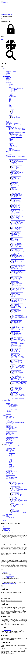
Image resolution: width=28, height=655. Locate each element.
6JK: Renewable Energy (16, 393)
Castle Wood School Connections (13, 445)
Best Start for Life (10, 80)
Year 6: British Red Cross (16, 246)
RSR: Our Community (16, 276)
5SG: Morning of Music (16, 333)
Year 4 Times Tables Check (17, 490)
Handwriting (14, 116)
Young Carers (14, 188)
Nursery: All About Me (16, 306)
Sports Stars (11, 149)
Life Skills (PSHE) (10, 432)
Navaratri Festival (15, 171)
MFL (10, 100)
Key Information (6, 76)
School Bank (9, 472)
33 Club (10, 457)
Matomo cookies (7, 630)
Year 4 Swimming (15, 492)
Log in (4, 520)
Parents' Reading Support (11, 431)
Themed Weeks (9, 442)
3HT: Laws (13, 284)
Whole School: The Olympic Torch (19, 316)
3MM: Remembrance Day (17, 237)
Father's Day (14, 254)
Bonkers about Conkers (16, 195)
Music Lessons (14, 506)
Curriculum (8, 82)
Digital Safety (14, 192)
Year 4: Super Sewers (16, 231)
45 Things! (13, 199)
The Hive (8, 399)
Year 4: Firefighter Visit (16, 375)
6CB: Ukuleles (14, 239)
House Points (9, 449)
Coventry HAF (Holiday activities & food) (15, 422)
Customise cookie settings (16, 600)
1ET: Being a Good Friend (17, 222)
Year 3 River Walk (15, 488)
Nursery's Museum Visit (16, 200)
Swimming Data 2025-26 (16, 134)
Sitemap (5, 572)
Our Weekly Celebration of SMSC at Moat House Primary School (18, 159)
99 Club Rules (12, 453)
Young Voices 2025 (15, 193)
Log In (2, 39)
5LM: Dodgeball (15, 282)
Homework (11, 95)
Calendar (8, 403)
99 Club (10, 465)
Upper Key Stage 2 (13, 497)
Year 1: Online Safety (16, 221)
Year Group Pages (10, 478)
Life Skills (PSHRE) (13, 96)
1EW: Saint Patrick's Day (16, 337)
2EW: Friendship (15, 240)
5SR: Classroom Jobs (16, 345)
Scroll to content (4, 2)
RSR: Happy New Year (16, 300)
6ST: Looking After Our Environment (16, 234)
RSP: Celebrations (15, 305)
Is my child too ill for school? (12, 123)
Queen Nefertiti (14, 183)
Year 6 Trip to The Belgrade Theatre (19, 500)
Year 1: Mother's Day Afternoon (18, 386)
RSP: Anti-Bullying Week (17, 283)
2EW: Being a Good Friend (17, 266)
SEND (7, 155)
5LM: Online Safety (15, 217)
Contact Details (9, 74)
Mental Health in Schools (11, 427)
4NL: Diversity (14, 238)
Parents (4, 415)
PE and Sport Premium (11, 127)
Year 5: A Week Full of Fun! (17, 251)
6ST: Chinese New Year (16, 277)
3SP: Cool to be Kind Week (17, 346)
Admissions (8, 77)
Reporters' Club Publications (12, 471)
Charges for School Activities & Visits (14, 420)
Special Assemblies (10, 438)
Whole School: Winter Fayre (17, 398)
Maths (10, 98)
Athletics (11, 140)
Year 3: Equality (14, 295)
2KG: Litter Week (15, 349)
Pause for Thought (10, 433)
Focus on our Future (10, 448)
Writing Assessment (15, 117)
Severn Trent (14, 189)
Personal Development (13, 102)
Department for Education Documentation (17, 89)
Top (2, 585)
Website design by (9, 583)
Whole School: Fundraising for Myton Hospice (18, 391)
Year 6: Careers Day (15, 212)
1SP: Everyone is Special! (17, 329)
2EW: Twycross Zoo (15, 215)
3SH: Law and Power (16, 218)
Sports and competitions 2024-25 (16, 150)
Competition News (13, 477)
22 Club (10, 456)
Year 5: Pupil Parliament (16, 244)
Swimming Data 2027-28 (16, 137)
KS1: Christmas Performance (17, 394)
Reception (13, 91)
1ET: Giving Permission (16, 285)
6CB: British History (15, 322)
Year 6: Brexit (14, 350)
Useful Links (9, 443)
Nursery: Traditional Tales (17, 272)
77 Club (10, 462)
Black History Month (16, 176)
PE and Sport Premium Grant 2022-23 (17, 132)
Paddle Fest (11, 145)
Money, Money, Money (16, 185)
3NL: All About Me (15, 290)
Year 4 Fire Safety (15, 178)
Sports (7, 476)
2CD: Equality (14, 273)
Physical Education (15, 484)
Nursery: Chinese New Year (17, 298)
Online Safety (14, 206)
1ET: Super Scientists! (16, 271)
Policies (7, 151)
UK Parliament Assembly (16, 194)
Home (4, 68)
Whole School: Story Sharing (17, 356)
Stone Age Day (14, 196)
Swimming (11, 133)
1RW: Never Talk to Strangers (17, 216)
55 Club (10, 460)
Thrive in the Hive (15, 167)
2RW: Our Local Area (16, 289)
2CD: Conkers (14, 249)
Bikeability (11, 143)
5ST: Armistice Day (15, 304)
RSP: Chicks (14, 267)
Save (12, 653)
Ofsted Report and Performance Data (14, 124)
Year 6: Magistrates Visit (16, 388)
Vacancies (8, 73)
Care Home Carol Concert (17, 172)
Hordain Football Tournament (15, 146)
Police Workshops (15, 511)
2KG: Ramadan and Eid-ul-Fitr (18, 325)
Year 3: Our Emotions (16, 274)
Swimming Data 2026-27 (16, 135)
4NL (12, 190)
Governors (8, 122)
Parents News (9, 429)
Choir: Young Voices (15, 228)
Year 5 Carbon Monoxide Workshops (19, 512)
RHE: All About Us (15, 331)
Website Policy (9, 577)
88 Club (10, 464)
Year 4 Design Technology (17, 483)
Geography (11, 93)
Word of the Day (12, 118)
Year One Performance (16, 198)
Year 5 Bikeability (15, 510)
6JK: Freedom (14, 332)
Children (5, 444)
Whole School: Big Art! (16, 379)
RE (9, 104)
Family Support (9, 423)
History (10, 94)
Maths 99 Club (9, 451)
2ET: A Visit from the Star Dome (18, 335)
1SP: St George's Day (16, 370)
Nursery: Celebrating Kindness (18, 226)
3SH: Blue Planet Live (16, 334)
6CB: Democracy (15, 361)
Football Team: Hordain (16, 255)
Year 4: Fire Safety (15, 232)
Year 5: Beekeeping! (15, 250)
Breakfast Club (9, 418)
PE (9, 101)
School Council (9, 473)
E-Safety (8, 447)
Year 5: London (14, 245)
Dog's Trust (13, 187)
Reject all (3, 600)
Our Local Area (14, 163)
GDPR (7, 121)
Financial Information (10, 120)
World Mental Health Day (17, 207)
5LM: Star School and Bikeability (18, 265)
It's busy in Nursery (15, 168)
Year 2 (12, 109)
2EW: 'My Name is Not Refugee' (18, 307)
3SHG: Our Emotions (16, 243)
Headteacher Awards (13, 405)
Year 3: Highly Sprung (16, 389)
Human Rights (14, 182)
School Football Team (10, 475)
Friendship (13, 162)
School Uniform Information (12, 437)
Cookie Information (10, 576)
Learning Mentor (9, 426)
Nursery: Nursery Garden (16, 253)
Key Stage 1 (11, 481)
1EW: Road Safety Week (16, 373)
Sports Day (11, 138)
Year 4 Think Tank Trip (16, 494)
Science (10, 106)
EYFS (10, 87)
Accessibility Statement (11, 574)
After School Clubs (10, 417)
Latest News (8, 411)
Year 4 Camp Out (15, 493)
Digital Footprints (15, 174)
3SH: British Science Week (17, 268)
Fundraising (8, 410)
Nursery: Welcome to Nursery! (18, 288)
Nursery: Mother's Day (16, 387)
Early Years (5, 515)
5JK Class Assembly (15, 209)
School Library (9, 436)
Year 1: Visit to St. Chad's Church (18, 299)
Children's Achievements (11, 404)
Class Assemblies (9, 421)
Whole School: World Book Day (18, 270)
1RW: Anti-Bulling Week (16, 301)
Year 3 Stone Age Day (16, 487)
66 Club (10, 461)
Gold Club (11, 468)
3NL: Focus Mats (15, 296)
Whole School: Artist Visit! (17, 366)
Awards (7, 401)
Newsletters (8, 414)
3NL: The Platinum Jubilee (17, 292)
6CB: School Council (16, 310)
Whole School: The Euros (17, 315)
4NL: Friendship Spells (16, 338)
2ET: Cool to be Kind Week (17, 348)
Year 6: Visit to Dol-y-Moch (17, 314)
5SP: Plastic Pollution (16, 321)
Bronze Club (11, 466)
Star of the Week (12, 406)
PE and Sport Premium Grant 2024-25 (17, 129)
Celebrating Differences (16, 165)
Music (10, 99)
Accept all (8, 600)
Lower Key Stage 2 (13, 482)
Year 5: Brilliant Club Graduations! (18, 382)
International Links (10, 450)
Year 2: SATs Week (15, 294)
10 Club (10, 454)
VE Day (13, 184)
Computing (11, 84)
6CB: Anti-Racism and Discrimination (16, 224)
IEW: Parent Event (15, 359)
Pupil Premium (9, 152)
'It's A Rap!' (13, 170)
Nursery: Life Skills (15, 371)
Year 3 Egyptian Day (15, 486)
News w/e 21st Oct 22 (8, 530)
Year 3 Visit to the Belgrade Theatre (19, 489)
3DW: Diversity (14, 293)
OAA (10, 141)
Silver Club (11, 467)
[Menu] (2, 1)
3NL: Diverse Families (16, 312)
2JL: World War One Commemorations (15, 355)
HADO (10, 144)
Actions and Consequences (17, 161)
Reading (10, 105)
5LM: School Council (16, 242)
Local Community (10, 412)
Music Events (9, 470)
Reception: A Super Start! (16, 360)
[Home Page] (7, 14)
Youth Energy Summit (16, 201)
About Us (5, 69)
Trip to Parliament (15, 179)
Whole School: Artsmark (16, 320)
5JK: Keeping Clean (15, 235)
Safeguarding (9, 154)
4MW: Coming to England (17, 279)
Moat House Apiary (10, 428)
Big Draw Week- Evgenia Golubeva (19, 381)
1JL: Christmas (14, 281)
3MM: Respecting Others (16, 213)
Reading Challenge (10, 434)
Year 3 (12, 110)
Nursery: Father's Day (16, 323)
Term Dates (8, 439)
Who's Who (8, 72)
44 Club (10, 459)
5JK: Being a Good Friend (17, 287)
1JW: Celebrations (15, 311)
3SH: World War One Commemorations (16, 352)
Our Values (8, 126)
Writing (10, 115)
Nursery (13, 90)
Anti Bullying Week (15, 173)
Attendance (8, 79)
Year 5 (12, 112)
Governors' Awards (13, 409)
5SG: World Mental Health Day (18, 357)
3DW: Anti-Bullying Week (17, 303)
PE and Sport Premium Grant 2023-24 (17, 131)
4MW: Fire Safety (15, 263)
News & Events (6, 400)
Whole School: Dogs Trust (17, 248)
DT (9, 85)
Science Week (14, 166)
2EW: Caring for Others (16, 227)
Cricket (10, 148)
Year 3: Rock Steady (15, 229)
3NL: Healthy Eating (15, 278)
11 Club (10, 455)
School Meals (9, 416)
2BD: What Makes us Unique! (18, 220)
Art (9, 83)
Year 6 (12, 113)
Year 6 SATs (14, 498)
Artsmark (8, 78)
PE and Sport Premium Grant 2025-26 (17, 128)
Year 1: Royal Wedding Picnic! (18, 365)
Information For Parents (11, 517)
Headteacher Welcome (11, 71)
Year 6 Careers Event (16, 181)
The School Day (9, 440)
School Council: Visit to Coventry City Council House (18, 378)
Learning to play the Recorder (17, 495)
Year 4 (12, 111)
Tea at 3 (10, 407)
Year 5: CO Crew (15, 309)
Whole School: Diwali (16, 376)
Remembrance (14, 202)
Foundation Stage (12, 479)
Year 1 (12, 107)
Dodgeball (11, 139)
